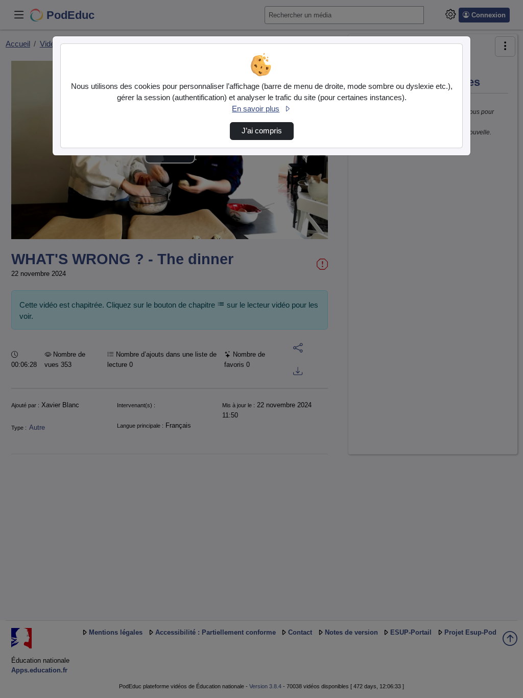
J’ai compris (262, 131)
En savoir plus (255, 109)
